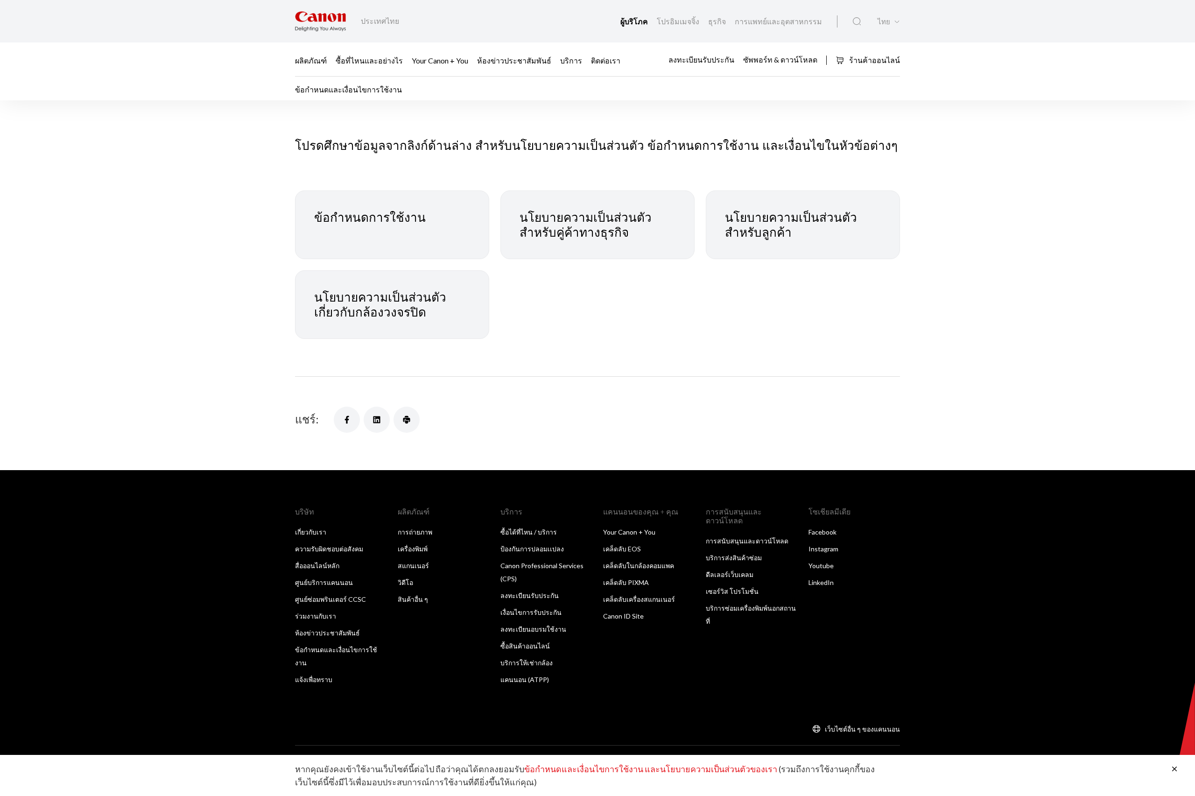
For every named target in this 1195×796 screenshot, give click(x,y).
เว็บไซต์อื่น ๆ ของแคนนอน (862, 729)
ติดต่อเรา (605, 60)
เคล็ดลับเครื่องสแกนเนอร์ (639, 599)
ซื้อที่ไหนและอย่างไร (369, 60)
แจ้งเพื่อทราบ (313, 679)
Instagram (823, 549)
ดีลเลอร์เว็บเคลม (729, 574)
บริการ (571, 60)
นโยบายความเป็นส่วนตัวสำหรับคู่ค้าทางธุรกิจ (586, 225)
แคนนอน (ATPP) (524, 679)
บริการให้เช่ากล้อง (526, 663)
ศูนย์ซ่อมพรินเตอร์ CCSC (330, 599)
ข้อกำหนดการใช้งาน (370, 217)
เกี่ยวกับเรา (310, 532)
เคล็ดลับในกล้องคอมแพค (638, 566)
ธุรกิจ (717, 21)
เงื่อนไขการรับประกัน (531, 612)
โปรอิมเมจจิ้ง (679, 21)
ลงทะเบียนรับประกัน (701, 59)
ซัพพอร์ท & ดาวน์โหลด (780, 59)
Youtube (821, 566)
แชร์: (307, 419)
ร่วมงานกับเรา (315, 616)
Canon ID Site (623, 616)
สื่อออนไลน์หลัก (317, 566)
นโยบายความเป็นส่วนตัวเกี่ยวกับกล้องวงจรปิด (380, 305)
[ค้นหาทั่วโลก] (856, 21)
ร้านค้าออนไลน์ (874, 60)
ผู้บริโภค (634, 21)
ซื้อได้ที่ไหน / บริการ (528, 532)
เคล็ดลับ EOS (622, 549)
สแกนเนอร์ (413, 566)
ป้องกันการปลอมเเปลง (532, 549)
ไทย (884, 21)
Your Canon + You (440, 60)
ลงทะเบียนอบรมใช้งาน (533, 629)
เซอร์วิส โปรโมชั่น (732, 591)
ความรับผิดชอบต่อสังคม (329, 549)
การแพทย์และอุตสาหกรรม (778, 21)
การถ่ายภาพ (415, 532)
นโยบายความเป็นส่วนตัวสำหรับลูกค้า (791, 225)
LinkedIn (821, 582)
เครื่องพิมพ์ (413, 549)
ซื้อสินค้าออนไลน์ (525, 646)
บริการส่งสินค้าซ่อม (734, 558)
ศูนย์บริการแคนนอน (324, 582)
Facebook (822, 532)
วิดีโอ (405, 582)
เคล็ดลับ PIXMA (626, 582)
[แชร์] (347, 420)
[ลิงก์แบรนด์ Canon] (320, 21)
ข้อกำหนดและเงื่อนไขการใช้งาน (583, 769)
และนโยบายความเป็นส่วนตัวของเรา (711, 769)
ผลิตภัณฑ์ (311, 60)
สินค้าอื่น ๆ (413, 599)
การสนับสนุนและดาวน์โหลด (747, 541)
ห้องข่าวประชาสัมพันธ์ (514, 60)
